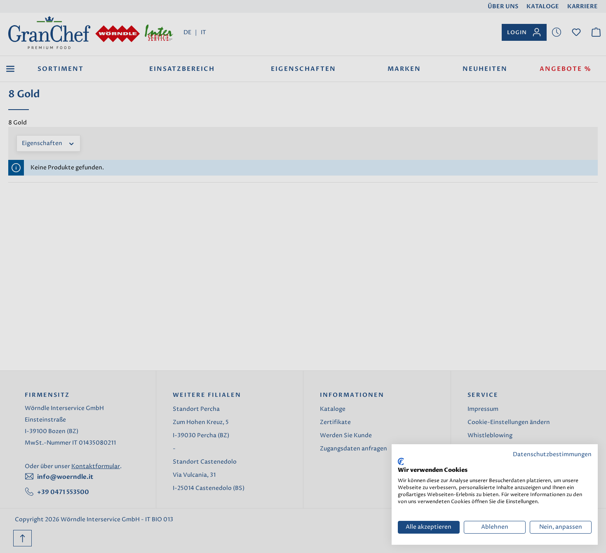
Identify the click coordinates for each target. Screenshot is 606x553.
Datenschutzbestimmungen (552, 454)
